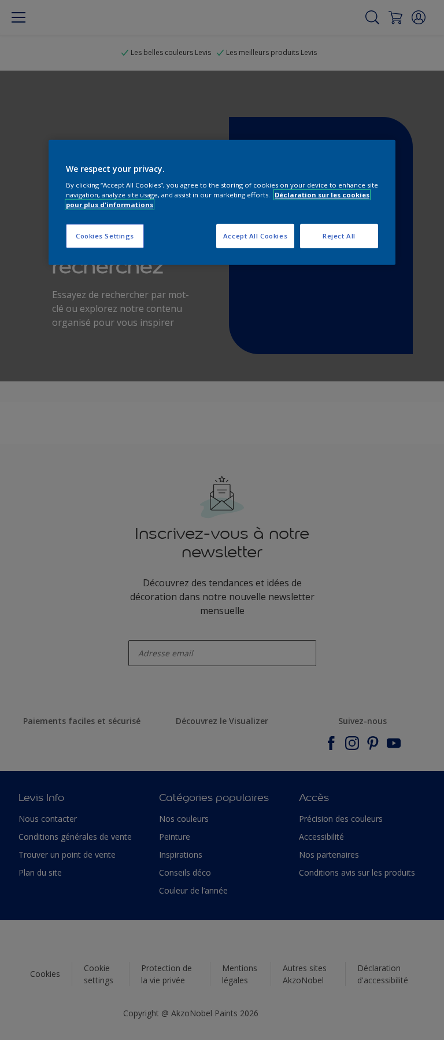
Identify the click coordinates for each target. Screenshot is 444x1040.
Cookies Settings (105, 235)
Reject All (339, 235)
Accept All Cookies (255, 235)
